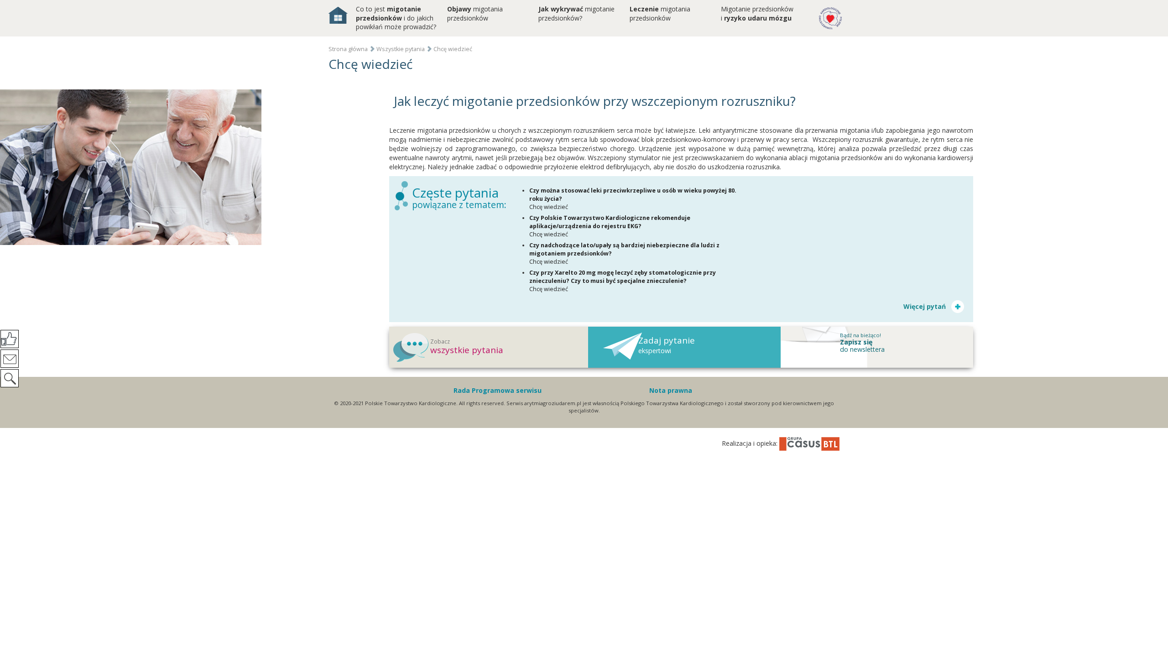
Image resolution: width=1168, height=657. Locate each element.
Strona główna (348, 49)
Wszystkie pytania (400, 49)
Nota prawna (670, 390)
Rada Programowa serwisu (498, 390)
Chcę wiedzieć (452, 49)
